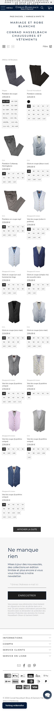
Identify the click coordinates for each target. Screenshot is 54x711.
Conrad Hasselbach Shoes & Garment (24, 698)
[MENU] (1, 8)
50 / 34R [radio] (6, 106)
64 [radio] (18, 231)
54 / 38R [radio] (6, 110)
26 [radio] (43, 106)
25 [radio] (38, 106)
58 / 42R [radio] (6, 114)
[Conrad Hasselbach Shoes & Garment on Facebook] (24, 666)
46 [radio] (29, 110)
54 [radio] (47, 110)
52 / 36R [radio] (14, 106)
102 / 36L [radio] (13, 118)
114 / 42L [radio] (6, 126)
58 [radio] (33, 114)
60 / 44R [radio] (15, 126)
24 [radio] (33, 106)
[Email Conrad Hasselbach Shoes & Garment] (19, 666)
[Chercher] (42, 8)
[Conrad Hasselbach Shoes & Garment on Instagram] (29, 666)
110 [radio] (44, 119)
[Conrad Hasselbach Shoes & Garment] (27, 8)
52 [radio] (43, 110)
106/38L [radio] (6, 122)
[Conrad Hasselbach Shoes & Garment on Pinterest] (34, 666)
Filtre (45, 46)
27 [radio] (47, 106)
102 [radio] (33, 119)
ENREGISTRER (27, 595)
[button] (4, 46)
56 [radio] (29, 114)
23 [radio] (29, 106)
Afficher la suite (27, 529)
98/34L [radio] (5, 118)
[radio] (28, 101)
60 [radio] (38, 114)
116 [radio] (14, 517)
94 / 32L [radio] (14, 114)
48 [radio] (33, 110)
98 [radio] (29, 119)
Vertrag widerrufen (14, 705)
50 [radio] (38, 110)
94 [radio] (47, 114)
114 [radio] (19, 402)
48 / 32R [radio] (14, 101)
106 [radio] (39, 119)
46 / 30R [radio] (6, 101)
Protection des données (25, 613)
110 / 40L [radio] (14, 122)
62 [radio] (43, 114)
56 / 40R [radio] (14, 110)
